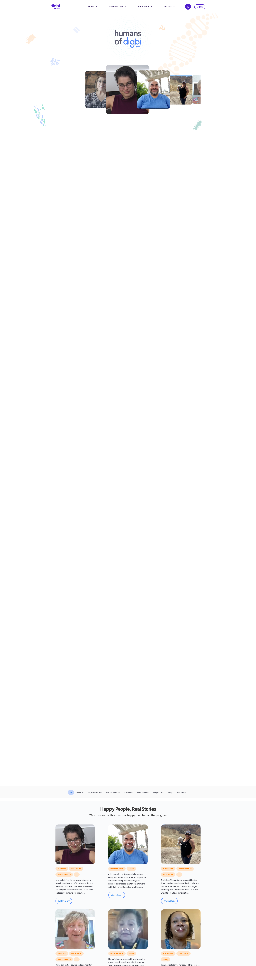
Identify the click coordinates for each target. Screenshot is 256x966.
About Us (167, 6)
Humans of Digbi (116, 6)
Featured (62, 953)
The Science (143, 6)
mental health (64, 874)
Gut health (76, 868)
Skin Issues (168, 874)
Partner (91, 6)
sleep (131, 868)
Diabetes (62, 868)
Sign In (200, 6)
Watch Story (63, 900)
